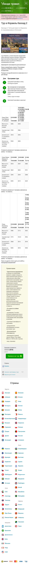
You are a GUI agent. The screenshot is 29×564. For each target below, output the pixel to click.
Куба (6, 539)
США (6, 552)
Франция (7, 457)
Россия (20, 436)
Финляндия (8, 453)
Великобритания (10, 418)
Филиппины (8, 509)
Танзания (21, 522)
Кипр (19, 401)
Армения (21, 453)
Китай (20, 487)
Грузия (20, 461)
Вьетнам (20, 457)
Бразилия (8, 530)
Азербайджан (22, 448)
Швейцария (8, 474)
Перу (6, 547)
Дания (7, 436)
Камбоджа (21, 483)
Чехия (7, 470)
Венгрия (7, 423)
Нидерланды (22, 418)
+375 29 (21, 8)
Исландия (8, 440)
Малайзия (21, 491)
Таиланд (7, 500)
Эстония (7, 483)
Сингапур (7, 496)
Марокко (20, 513)
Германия (8, 427)
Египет (20, 504)
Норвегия (21, 423)
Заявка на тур (14, 356)
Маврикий (21, 509)
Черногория (8, 466)
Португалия (21, 431)
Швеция (7, 478)
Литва (20, 410)
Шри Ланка (8, 513)
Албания (7, 397)
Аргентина (8, 526)
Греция (7, 431)
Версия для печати (10, 374)
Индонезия (21, 474)
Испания (20, 393)
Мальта (20, 414)
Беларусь (7, 405)
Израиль (6, 366)
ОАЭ (6, 491)
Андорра (7, 401)
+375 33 (7, 8)
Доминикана (8, 535)
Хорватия (8, 461)
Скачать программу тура (12, 372)
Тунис (20, 526)
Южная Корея (9, 517)
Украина (7, 448)
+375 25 (7, 11)
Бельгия (7, 410)
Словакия (21, 440)
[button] (26, 40)
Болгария (7, 414)
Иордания (21, 478)
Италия (20, 397)
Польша (20, 427)
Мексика (7, 543)
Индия (20, 470)
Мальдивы (21, 496)
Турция (7, 504)
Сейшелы (21, 517)
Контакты (20, 18)
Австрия (7, 393)
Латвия (20, 405)
